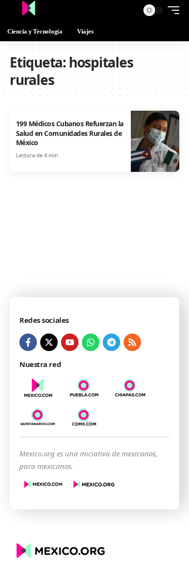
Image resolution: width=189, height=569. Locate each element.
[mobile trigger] (171, 10)
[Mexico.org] (28, 10)
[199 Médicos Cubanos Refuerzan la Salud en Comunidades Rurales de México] (155, 141)
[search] (129, 10)
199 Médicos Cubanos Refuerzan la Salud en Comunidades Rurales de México (70, 133)
